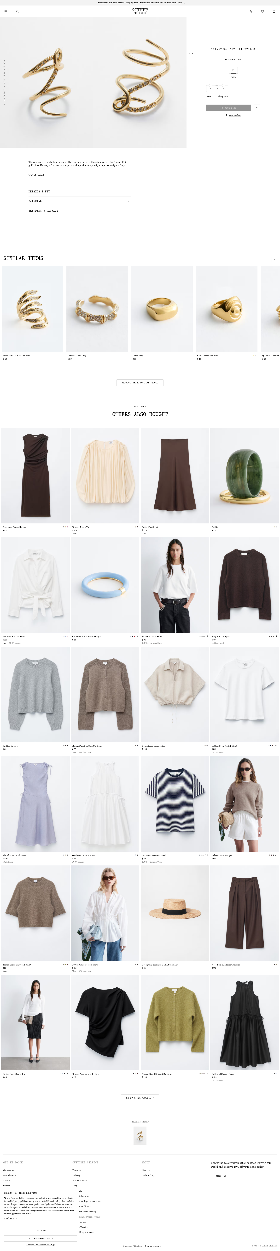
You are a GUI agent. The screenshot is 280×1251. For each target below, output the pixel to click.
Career (6, 1186)
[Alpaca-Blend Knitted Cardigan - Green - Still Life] (175, 1023)
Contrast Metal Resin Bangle (86, 637)
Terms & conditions (81, 1206)
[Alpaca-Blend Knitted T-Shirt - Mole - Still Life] (35, 913)
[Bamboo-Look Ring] (97, 309)
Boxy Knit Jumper (220, 637)
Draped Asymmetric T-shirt (85, 1074)
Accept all (40, 1231)
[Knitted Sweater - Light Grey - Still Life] (35, 694)
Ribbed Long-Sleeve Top (14, 1074)
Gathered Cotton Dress (83, 855)
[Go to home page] (140, 11)
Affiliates (7, 1181)
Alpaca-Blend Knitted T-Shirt (17, 965)
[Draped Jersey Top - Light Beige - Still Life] (105, 476)
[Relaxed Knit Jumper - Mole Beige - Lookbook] (244, 804)
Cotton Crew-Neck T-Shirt (224, 746)
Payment (76, 1170)
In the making (148, 1175)
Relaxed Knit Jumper (222, 855)
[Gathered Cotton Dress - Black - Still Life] (244, 1023)
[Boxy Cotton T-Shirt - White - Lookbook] (175, 585)
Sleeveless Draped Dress (14, 527)
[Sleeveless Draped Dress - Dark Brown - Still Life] (35, 476)
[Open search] (17, 11)
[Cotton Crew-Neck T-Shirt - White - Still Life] (244, 694)
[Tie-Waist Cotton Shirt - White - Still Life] (35, 585)
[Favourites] (262, 11)
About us (146, 1170)
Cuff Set (215, 527)
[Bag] (274, 11)
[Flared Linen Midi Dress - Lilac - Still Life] (35, 804)
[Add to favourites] (257, 108)
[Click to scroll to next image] (274, 259)
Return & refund (80, 1181)
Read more (9, 1218)
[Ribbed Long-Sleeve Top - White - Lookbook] (35, 1023)
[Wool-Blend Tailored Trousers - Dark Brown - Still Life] (244, 913)
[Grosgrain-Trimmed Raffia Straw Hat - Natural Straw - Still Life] (175, 913)
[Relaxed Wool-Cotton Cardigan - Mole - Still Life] (105, 694)
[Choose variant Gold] (233, 70)
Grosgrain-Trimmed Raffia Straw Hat (160, 965)
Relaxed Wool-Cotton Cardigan (87, 746)
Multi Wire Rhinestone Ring (16, 356)
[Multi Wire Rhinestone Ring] (32, 309)
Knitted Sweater (10, 746)
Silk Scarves (4, 97)
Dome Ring (138, 356)
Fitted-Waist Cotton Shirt (85, 965)
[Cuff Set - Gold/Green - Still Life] (244, 476)
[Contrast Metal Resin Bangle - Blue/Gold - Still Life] (105, 585)
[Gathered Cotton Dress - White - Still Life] (105, 804)
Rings (4, 63)
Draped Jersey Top (81, 527)
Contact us (8, 1170)
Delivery (76, 1175)
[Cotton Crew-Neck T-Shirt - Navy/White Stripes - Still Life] (175, 804)
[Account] (251, 11)
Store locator (9, 1175)
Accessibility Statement (83, 1232)
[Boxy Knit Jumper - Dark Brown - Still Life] (244, 585)
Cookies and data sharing (84, 1212)
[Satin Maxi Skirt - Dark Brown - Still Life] (175, 476)
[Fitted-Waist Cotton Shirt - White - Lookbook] (105, 913)
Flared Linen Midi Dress (14, 855)
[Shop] (6, 11)
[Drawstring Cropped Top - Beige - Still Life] (175, 694)
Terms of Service (80, 1227)
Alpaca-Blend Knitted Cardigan (157, 1074)
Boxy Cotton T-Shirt (152, 637)
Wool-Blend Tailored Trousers (226, 965)
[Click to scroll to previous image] (267, 259)
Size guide (223, 96)
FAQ (74, 1186)
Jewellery (4, 78)
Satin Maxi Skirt (150, 527)
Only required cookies (40, 1238)
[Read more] (140, 3)
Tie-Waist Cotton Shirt (14, 637)
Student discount (80, 1196)
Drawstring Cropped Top (153, 746)
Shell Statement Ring (207, 356)
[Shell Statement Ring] (226, 309)
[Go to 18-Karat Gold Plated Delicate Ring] (140, 1136)
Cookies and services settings (41, 1245)
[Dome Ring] (162, 309)
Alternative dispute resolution (86, 1201)
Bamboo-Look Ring (77, 356)
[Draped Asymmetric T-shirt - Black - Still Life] (105, 1023)
